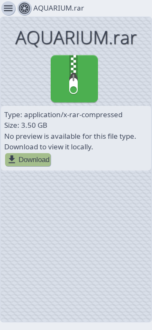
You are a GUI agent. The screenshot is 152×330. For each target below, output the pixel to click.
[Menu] (24, 8)
